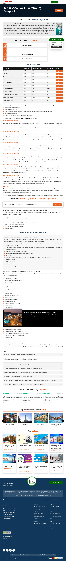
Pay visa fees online (27, 49)
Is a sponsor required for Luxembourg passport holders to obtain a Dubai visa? (23, 368)
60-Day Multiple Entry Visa (9, 512)
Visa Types (20, 2)
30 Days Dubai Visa (7, 507)
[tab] (33, 354)
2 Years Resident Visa (8, 100)
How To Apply (28, 2)
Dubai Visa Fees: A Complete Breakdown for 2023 (41, 466)
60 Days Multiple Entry (8, 88)
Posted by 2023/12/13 (24, 449)
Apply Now (55, 2)
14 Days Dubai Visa (7, 505)
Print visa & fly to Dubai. (27, 58)
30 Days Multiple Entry (8, 82)
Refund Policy (6, 538)
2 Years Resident (7, 518)
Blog (4, 547)
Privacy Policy (6, 540)
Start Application (56, 46)
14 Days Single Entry (7, 76)
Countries (35, 2)
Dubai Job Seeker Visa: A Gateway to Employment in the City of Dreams (56, 466)
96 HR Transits (6, 70)
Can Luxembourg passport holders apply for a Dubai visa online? (19, 354)
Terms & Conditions (7, 536)
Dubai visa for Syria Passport (41, 523)
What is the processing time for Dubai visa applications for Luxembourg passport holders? (25, 372)
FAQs (4, 546)
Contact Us (41, 2)
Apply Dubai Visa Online (27, 45)
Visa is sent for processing (27, 54)
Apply (59, 71)
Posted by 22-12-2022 (8, 449)
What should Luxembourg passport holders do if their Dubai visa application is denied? (24, 384)
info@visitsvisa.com (8, 485)
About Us (5, 542)
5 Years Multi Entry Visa (8, 97)
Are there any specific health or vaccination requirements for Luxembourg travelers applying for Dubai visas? (30, 380)
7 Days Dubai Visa (7, 503)
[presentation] (3, 421)
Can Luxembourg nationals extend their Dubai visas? (16, 364)
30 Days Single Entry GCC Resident (10, 94)
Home (15, 2)
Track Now (47, 2)
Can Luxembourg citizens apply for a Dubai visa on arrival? (18, 376)
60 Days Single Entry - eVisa (9, 510)
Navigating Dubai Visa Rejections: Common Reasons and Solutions (56, 447)
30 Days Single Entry (7, 79)
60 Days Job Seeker (7, 91)
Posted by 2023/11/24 (39, 449)
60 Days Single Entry (7, 85)
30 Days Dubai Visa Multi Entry (10, 508)
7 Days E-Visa (6, 73)
